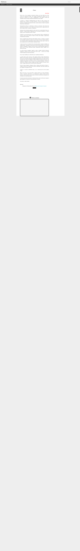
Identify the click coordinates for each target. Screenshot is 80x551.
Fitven (34, 10)
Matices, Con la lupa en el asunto (40, 86)
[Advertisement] (54, 25)
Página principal (9, 4)
